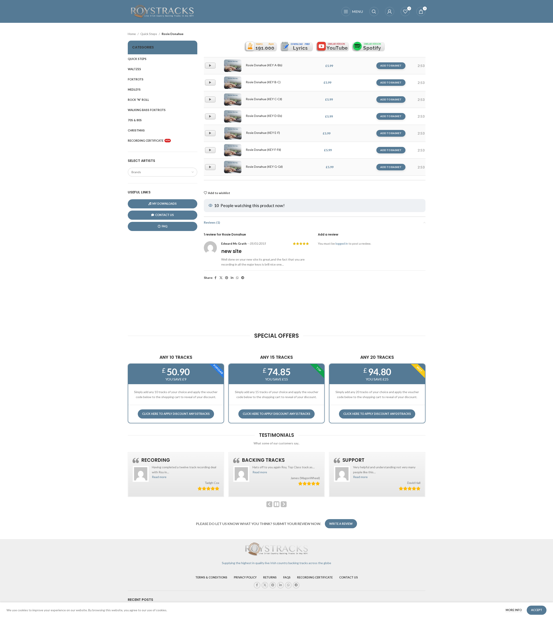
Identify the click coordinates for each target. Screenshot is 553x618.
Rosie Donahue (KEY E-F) (263, 133)
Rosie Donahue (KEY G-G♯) (264, 166)
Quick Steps (148, 34)
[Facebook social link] (215, 278)
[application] (210, 66)
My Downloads (164, 203)
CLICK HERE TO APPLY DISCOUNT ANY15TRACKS (276, 413)
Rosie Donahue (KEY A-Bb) (264, 65)
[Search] (374, 11)
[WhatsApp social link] (237, 278)
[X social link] (221, 278)
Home (132, 34)
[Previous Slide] (269, 504)
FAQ (164, 226)
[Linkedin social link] (232, 278)
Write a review (341, 523)
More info (514, 610)
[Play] (210, 67)
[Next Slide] (284, 504)
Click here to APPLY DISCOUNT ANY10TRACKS (176, 413)
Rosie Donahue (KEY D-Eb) (264, 116)
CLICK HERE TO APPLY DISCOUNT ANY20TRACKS (377, 413)
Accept (536, 610)
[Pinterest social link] (226, 278)
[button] (159, 477)
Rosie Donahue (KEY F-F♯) (263, 149)
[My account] (389, 11)
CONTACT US (164, 215)
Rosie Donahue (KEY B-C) (263, 82)
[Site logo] (162, 11)
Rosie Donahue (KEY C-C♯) (264, 99)
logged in (341, 243)
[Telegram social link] (243, 278)
